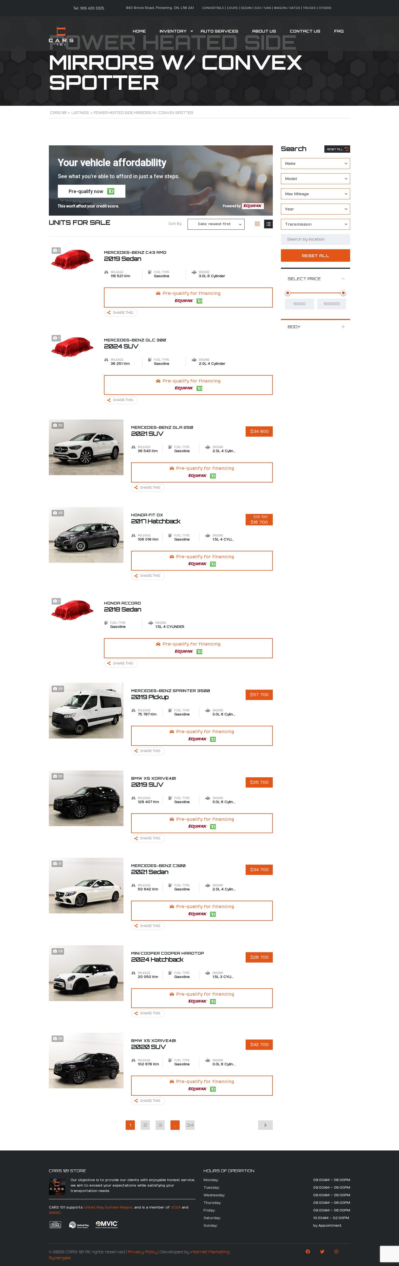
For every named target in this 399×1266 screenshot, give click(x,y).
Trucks (309, 8)
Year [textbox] (289, 209)
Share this (123, 313)
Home (139, 31)
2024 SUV (135, 344)
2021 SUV (162, 431)
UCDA (176, 1207)
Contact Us (305, 31)
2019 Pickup (170, 694)
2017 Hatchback (155, 519)
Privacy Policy (142, 1252)
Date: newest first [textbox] (214, 224)
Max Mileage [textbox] (297, 194)
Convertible (213, 8)
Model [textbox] (291, 179)
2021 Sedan (158, 869)
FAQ (339, 31)
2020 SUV (153, 1044)
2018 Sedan (122, 607)
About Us (264, 31)
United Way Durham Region (108, 1207)
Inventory (173, 31)
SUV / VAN (263, 8)
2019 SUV (153, 782)
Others (325, 8)
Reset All (335, 149)
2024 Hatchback (167, 957)
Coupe (232, 8)
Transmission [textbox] (298, 224)
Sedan (246, 8)
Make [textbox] (290, 163)
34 (190, 1125)
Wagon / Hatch (287, 8)
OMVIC (55, 1213)
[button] (91, 191)
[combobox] (315, 163)
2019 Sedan (135, 256)
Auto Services (219, 31)
